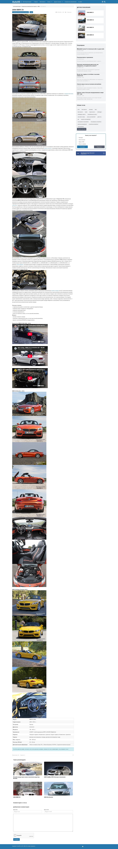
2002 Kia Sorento (48, 797)
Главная (36, 1)
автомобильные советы (92, 114)
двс (78, 119)
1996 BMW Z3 (90, 20)
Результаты (99, 147)
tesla (96, 109)
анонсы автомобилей (91, 116)
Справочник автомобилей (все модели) (29, 6)
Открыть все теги (81, 129)
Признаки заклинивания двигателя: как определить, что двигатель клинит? (87, 65)
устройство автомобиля (93, 124)
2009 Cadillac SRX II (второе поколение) (54, 777)
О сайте (80, 1)
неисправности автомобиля (83, 121)
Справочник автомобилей (70, 1)
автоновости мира (81, 116)
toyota (86, 111)
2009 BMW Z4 (90, 35)
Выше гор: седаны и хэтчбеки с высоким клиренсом (88, 74)
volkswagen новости (81, 114)
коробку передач (55, 290)
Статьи (48, 1)
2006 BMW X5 (16, 797)
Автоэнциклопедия (17, 6)
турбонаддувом (20, 264)
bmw (78, 109)
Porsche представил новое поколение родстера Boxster (26, 777)
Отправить (16, 839)
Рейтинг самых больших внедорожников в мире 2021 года (90, 93)
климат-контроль (48, 148)
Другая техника (57, 1)
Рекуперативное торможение (85, 57)
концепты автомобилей (85, 119)
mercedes (91, 109)
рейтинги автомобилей (82, 124)
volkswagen (99, 111)
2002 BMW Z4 (90, 27)
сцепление (14, 205)
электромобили (81, 126)
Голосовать (82, 147)
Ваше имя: (15, 809)
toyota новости (92, 111)
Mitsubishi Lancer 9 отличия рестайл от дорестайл (90, 49)
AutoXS (16, 1)
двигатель (99, 116)
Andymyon (69, 12)
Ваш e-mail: (46, 809)
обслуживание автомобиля (96, 121)
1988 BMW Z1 (90, 12)
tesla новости (80, 111)
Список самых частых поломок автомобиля (89, 84)
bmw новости (84, 109)
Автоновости (42, 1)
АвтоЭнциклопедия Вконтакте (87, 153)
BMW (39, 6)
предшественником (68, 93)
